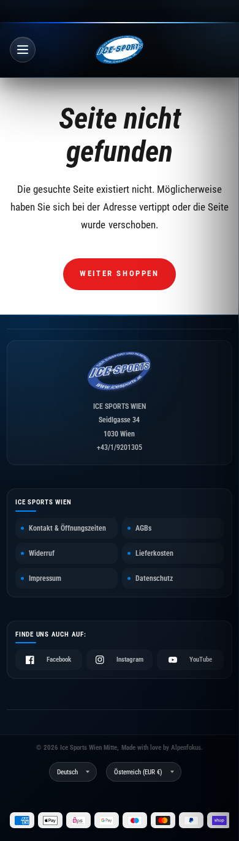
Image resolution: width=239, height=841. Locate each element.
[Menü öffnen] (23, 49)
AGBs (143, 528)
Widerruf (42, 553)
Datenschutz (154, 578)
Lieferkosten (154, 553)
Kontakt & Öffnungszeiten (67, 528)
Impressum (45, 578)
